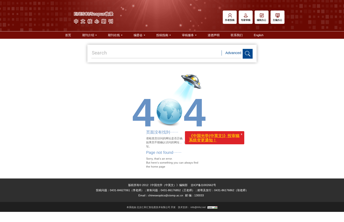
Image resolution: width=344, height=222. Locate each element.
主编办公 (277, 20)
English (258, 35)
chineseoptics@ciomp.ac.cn (165, 195)
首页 (68, 35)
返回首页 (192, 142)
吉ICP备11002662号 (203, 185)
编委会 (138, 35)
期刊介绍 (88, 35)
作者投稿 (230, 20)
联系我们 (237, 35)
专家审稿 (245, 20)
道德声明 (214, 35)
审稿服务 (188, 35)
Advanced (233, 53)
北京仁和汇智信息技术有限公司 (153, 207)
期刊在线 (114, 35)
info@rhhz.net (198, 207)
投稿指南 (162, 35)
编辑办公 (261, 20)
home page (158, 166)
